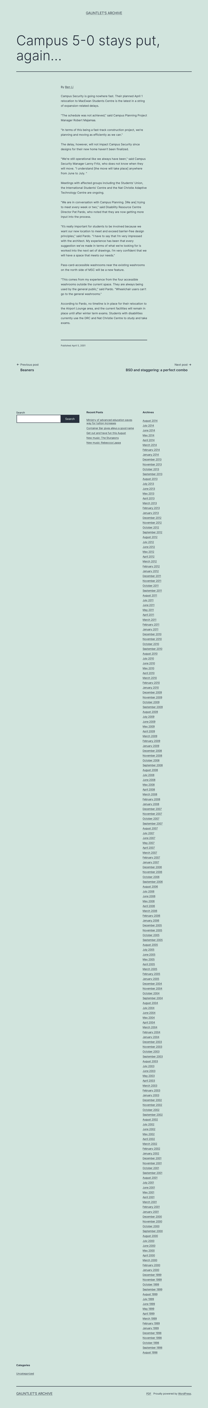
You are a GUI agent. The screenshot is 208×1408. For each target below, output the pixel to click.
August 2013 (150, 478)
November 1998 (152, 1337)
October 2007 (151, 818)
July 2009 (148, 716)
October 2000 (151, 1226)
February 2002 (151, 1148)
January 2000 (151, 1269)
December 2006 (152, 867)
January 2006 (151, 920)
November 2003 (152, 1046)
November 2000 (152, 1221)
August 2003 (150, 1061)
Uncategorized (25, 1373)
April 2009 (149, 731)
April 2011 (148, 614)
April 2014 (149, 440)
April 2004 (149, 1022)
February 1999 (151, 1323)
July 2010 (148, 658)
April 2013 (149, 498)
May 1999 (148, 1308)
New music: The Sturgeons (102, 437)
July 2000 (148, 1240)
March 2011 (149, 619)
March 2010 (150, 677)
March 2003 (150, 1085)
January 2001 (151, 1211)
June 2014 (149, 430)
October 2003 (151, 1051)
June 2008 (149, 779)
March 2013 (150, 503)
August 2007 (150, 828)
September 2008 (153, 765)
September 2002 (153, 1114)
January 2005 (151, 978)
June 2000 (149, 1245)
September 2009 (153, 706)
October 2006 (151, 876)
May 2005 (149, 959)
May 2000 (149, 1250)
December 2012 (152, 517)
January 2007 (151, 862)
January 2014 (151, 454)
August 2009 (150, 711)
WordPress (184, 1393)
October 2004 (151, 993)
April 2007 (149, 847)
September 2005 (153, 939)
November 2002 (152, 1104)
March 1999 (150, 1318)
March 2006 (150, 910)
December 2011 (152, 575)
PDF (148, 1393)
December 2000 (152, 1216)
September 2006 (153, 881)
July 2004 (149, 1007)
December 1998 (152, 1332)
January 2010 (151, 687)
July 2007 (148, 833)
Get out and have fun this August (106, 433)
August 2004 (150, 1002)
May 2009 (149, 726)
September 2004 (153, 998)
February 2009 (151, 740)
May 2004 (149, 1017)
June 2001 (149, 1187)
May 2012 (148, 551)
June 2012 (149, 546)
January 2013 (151, 512)
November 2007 (152, 813)
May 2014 (148, 435)
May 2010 (148, 668)
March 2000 (150, 1260)
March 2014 (150, 444)
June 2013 (149, 488)
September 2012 (152, 532)
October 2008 (151, 760)
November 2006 (152, 871)
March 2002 (150, 1143)
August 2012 (150, 537)
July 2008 (148, 774)
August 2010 (150, 653)
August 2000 (150, 1235)
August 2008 (150, 770)
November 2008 (152, 755)
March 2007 (150, 852)
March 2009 (150, 736)
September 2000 (153, 1231)
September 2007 (153, 823)
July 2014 (148, 425)
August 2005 (150, 944)
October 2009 (151, 702)
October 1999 (151, 1284)
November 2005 (152, 930)
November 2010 (152, 638)
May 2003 (149, 1075)
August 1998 (150, 1352)
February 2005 (151, 973)
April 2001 (149, 1197)
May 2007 (149, 842)
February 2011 (151, 624)
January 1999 (151, 1328)
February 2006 (151, 915)
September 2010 (152, 648)
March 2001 (150, 1201)
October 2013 (151, 469)
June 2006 (149, 896)
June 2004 (149, 1012)
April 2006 (149, 906)
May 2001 (148, 1192)
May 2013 (148, 493)
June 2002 (149, 1129)
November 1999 (152, 1279)
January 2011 (150, 629)
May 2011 (148, 609)
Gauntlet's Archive (104, 13)
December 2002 (152, 1100)
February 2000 (151, 1265)
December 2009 (152, 692)
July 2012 (148, 542)
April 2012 (149, 556)
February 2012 (151, 566)
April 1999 (149, 1313)
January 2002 (151, 1153)
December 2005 (152, 925)
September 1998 (152, 1347)
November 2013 (152, 464)
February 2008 (151, 799)
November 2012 (152, 522)
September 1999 (152, 1289)
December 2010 (152, 634)
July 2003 (148, 1066)
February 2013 (151, 507)
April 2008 (149, 789)
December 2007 (152, 808)
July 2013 (148, 483)
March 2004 (150, 1027)
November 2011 (152, 580)
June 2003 (149, 1070)
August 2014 (150, 420)
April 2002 (149, 1138)
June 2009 (149, 721)
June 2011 (149, 605)
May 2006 (149, 901)
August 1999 (150, 1294)
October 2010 (151, 643)
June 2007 (149, 838)
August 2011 (150, 595)
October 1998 (151, 1342)
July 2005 (148, 949)
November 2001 (152, 1163)
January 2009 (151, 745)
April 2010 (149, 673)
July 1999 (148, 1299)
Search (20, 412)
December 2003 (152, 1041)
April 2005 (149, 964)
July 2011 (148, 600)
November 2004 (152, 988)
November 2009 (152, 697)
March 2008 (150, 794)
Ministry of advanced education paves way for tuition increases (109, 421)
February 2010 (151, 682)
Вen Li (69, 87)
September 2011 (152, 590)
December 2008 (152, 750)
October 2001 (151, 1168)
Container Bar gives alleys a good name (110, 428)
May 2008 (149, 784)
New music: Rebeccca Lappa (103, 442)
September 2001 (152, 1172)
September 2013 (152, 474)
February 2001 (151, 1206)
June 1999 (149, 1303)
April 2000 (149, 1255)
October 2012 (151, 527)
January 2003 (151, 1095)
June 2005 (149, 954)
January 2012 (151, 571)
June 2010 (149, 663)
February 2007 (151, 857)
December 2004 (152, 983)
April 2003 (149, 1080)
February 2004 (151, 1032)
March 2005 (150, 969)
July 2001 (148, 1182)
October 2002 (151, 1109)
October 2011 (151, 585)
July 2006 (148, 891)
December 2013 (152, 459)
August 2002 (150, 1119)
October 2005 (151, 935)
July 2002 (148, 1124)
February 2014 (151, 449)
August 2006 (150, 886)
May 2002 (149, 1134)
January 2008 (151, 804)
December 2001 (152, 1158)
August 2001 (150, 1177)
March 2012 (150, 561)
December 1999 (152, 1274)
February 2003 (151, 1090)
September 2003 (153, 1056)
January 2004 (151, 1037)
